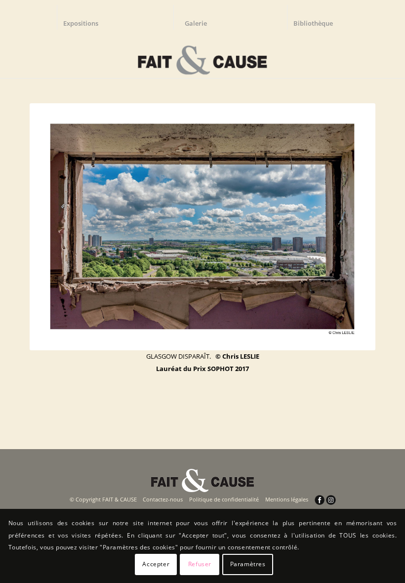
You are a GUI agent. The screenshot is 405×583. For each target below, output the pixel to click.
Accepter (155, 564)
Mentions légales (286, 499)
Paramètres (248, 564)
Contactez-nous (163, 499)
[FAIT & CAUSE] (202, 56)
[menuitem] (85, 17)
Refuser (199, 564)
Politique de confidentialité (224, 499)
